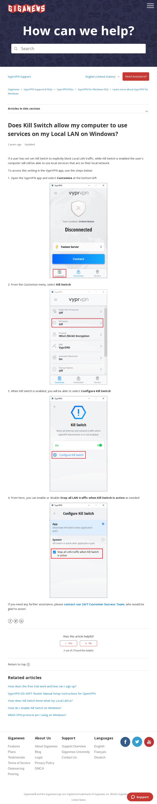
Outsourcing (16, 768)
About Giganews (46, 746)
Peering (13, 774)
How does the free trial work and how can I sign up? (42, 686)
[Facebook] (10, 621)
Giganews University (76, 752)
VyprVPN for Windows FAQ (93, 89)
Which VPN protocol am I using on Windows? (37, 715)
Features (14, 746)
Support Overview (74, 746)
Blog (38, 752)
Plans (12, 752)
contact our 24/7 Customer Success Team (94, 604)
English (99, 746)
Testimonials (16, 757)
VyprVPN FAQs (65, 89)
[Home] (27, 12)
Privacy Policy (44, 763)
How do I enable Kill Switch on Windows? (34, 708)
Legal (39, 757)
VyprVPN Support (19, 76)
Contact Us (69, 757)
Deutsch (99, 757)
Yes (70, 643)
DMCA (39, 768)
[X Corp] (15, 621)
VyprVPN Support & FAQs (38, 89)
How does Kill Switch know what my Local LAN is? (40, 700)
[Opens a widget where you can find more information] (140, 797)
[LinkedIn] (21, 621)
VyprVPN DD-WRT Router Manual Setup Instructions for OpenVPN (52, 693)
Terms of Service (19, 763)
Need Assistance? (136, 76)
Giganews (14, 89)
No (90, 643)
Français (100, 752)
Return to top (17, 664)
